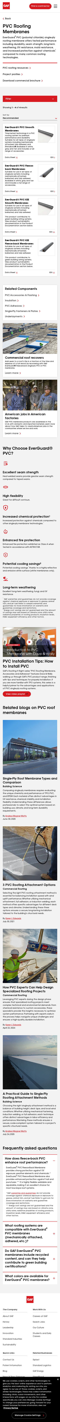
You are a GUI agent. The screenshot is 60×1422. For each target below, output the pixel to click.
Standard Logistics (42, 1366)
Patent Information (12, 1366)
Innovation (8, 1334)
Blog (5, 1371)
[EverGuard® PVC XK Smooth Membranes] (46, 212)
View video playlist (15, 694)
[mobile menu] (55, 6)
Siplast (36, 1360)
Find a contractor (40, 6)
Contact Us (8, 1360)
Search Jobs (39, 1322)
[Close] (58, 1379)
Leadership (8, 1328)
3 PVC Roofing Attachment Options (29, 885)
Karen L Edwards (13, 919)
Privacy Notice (10, 1408)
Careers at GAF (40, 1316)
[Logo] (6, 8)
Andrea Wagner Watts (16, 816)
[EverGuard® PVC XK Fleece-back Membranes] (46, 253)
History (6, 1322)
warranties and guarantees (23, 1193)
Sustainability (9, 1345)
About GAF (8, 1316)
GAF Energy (38, 1371)
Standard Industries (12, 1339)
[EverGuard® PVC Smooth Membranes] (46, 139)
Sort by (6, 115)
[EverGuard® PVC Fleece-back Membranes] (46, 175)
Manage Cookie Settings (27, 1415)
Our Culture (38, 1328)
